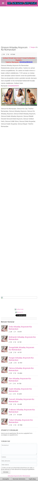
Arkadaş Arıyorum (13, 476)
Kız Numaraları (25, 476)
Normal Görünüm (19, 479)
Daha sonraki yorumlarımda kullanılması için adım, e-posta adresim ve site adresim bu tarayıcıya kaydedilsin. (18, 468)
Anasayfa (6, 479)
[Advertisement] (19, 26)
